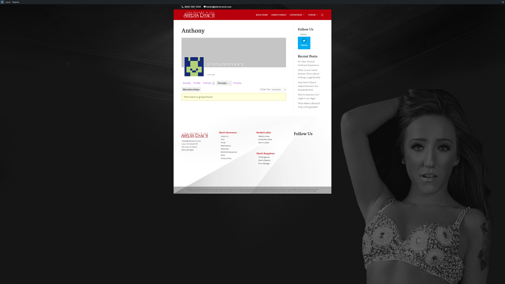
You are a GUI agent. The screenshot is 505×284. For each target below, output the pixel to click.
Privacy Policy (226, 158)
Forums (237, 83)
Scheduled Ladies (265, 139)
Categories (296, 15)
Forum (312, 15)
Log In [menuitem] (8, 2)
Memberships (191, 89)
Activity (187, 83)
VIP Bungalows (264, 157)
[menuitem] (2, 2)
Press (223, 155)
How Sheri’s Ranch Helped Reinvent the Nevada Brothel (308, 86)
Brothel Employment (229, 152)
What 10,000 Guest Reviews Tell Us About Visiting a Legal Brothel (309, 73)
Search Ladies (263, 142)
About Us (224, 136)
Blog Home (262, 15)
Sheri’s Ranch (278, 15)
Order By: (265, 89)
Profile (196, 83)
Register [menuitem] (15, 2)
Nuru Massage (263, 163)
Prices (223, 142)
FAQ (222, 139)
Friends (208, 83)
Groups (224, 83)
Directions (225, 148)
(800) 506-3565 (187, 149)
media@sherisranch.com (191, 141)
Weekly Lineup (264, 136)
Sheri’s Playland (264, 160)
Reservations (226, 145)
